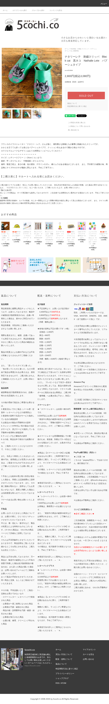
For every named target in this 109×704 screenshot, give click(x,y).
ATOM (63, 683)
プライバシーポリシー (65, 673)
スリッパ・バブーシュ (90, 49)
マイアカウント (89, 649)
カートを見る (88, 654)
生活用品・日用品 (76, 49)
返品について (72, 103)
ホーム (5, 10)
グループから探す (38, 10)
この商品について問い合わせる (79, 126)
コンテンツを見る (55, 10)
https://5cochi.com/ (32, 666)
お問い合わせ (88, 659)
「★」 (59, 486)
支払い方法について (64, 654)
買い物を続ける (73, 130)
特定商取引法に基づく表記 (77, 106)
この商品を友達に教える (76, 122)
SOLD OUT (86, 95)
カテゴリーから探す (19, 10)
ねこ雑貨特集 (75, 51)
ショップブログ (62, 678)
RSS (57, 683)
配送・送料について (64, 659)
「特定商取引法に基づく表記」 (17, 188)
